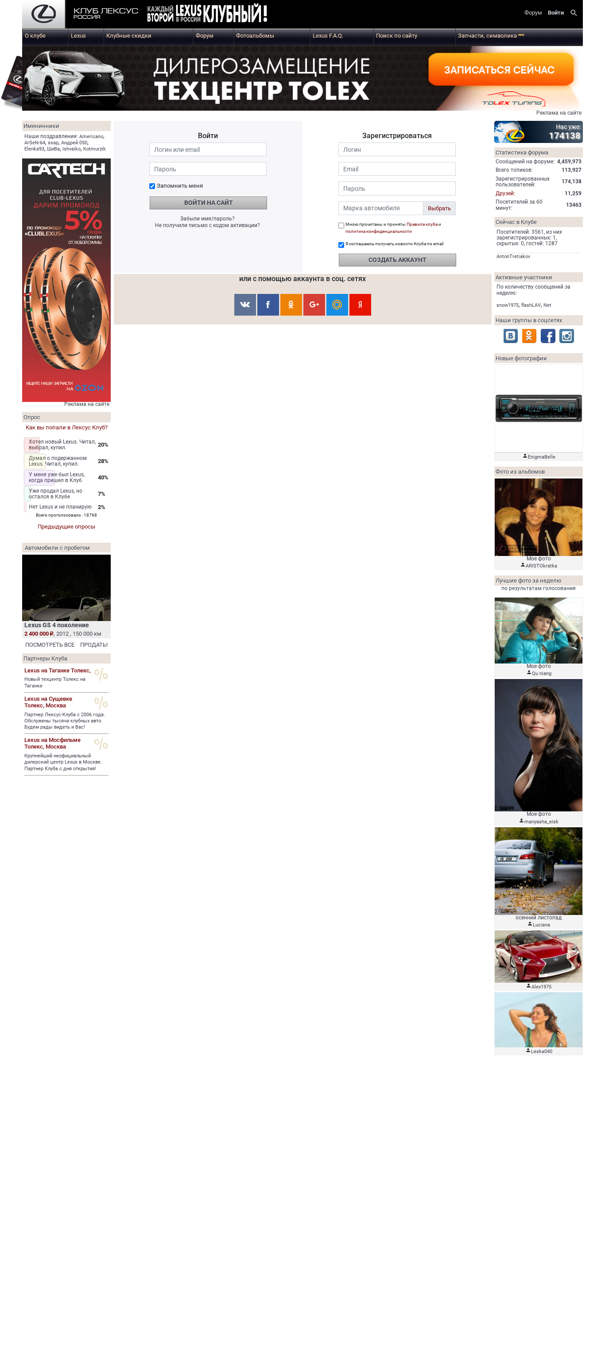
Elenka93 (34, 149)
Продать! (94, 644)
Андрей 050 (74, 143)
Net (547, 305)
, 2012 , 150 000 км (62, 633)
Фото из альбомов (520, 471)
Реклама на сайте (559, 113)
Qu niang (541, 673)
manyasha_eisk (541, 822)
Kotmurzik (94, 149)
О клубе (35, 35)
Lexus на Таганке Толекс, (57, 670)
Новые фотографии (521, 358)
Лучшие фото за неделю (529, 580)
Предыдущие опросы (66, 526)
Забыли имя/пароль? (207, 219)
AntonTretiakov (513, 256)
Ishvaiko (71, 149)
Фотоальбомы (255, 35)
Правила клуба (422, 224)
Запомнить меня (180, 185)
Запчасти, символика (491, 35)
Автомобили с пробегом (57, 547)
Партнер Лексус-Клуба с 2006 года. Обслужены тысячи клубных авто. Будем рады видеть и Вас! (64, 721)
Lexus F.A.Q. (328, 35)
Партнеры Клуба (45, 658)
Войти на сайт (208, 202)
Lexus (78, 35)
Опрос (31, 417)
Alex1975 (541, 987)
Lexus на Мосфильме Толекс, (52, 743)
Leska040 (541, 1051)
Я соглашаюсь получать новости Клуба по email (394, 244)
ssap (53, 143)
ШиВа (53, 149)
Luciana (541, 925)
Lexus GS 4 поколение (56, 625)
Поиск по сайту (396, 35)
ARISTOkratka (541, 566)
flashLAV (531, 305)
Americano (91, 136)
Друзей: (505, 193)
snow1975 (507, 305)
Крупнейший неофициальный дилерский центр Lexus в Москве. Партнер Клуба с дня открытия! (63, 762)
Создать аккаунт (397, 259)
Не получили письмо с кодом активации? (207, 225)
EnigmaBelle (541, 457)
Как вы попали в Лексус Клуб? (67, 427)
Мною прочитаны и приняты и (393, 227)
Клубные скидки (128, 35)
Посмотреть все (49, 644)
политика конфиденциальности (378, 231)
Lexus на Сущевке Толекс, (48, 702)
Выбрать (439, 208)
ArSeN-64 (34, 143)
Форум (204, 35)
